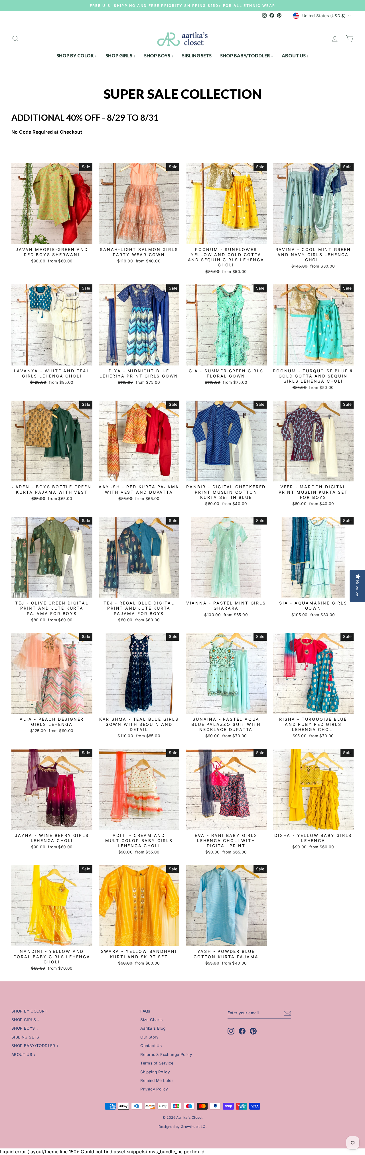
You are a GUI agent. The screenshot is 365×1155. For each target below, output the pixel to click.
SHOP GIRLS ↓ (120, 55)
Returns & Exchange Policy (166, 1054)
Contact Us (151, 1045)
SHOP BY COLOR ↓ (76, 55)
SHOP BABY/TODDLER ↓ (246, 55)
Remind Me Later (156, 1080)
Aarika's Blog (152, 1028)
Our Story (149, 1037)
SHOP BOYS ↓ (158, 55)
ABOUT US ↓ (295, 55)
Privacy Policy (154, 1089)
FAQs (145, 1011)
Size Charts (151, 1019)
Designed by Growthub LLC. (182, 1126)
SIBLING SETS (197, 55)
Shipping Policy (155, 1072)
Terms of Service (156, 1063)
